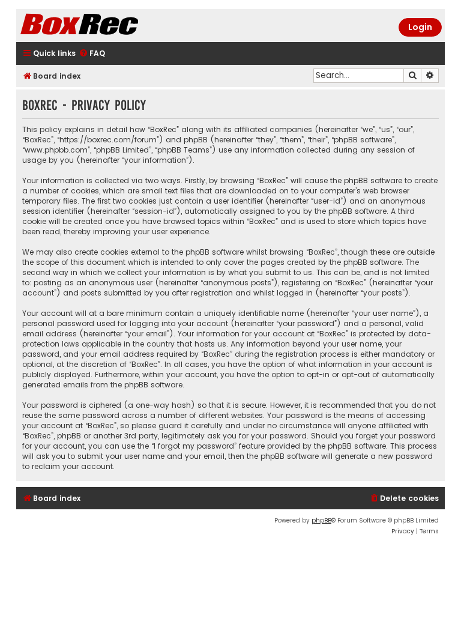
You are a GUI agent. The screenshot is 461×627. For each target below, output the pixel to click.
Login (420, 27)
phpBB (321, 520)
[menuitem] (92, 54)
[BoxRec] (109, 25)
